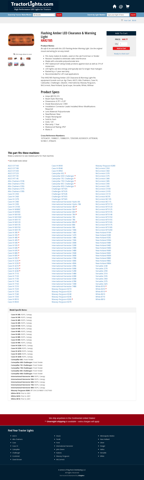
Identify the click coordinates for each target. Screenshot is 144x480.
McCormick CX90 (103, 183)
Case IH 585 (13, 243)
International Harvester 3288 (64, 245)
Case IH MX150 (14, 227)
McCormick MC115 (103, 201)
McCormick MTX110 (104, 204)
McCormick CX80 (103, 178)
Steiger (102, 446)
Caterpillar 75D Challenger (63, 181)
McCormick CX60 (103, 171)
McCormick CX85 (103, 181)
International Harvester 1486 (64, 237)
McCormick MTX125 (104, 209)
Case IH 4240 (13, 271)
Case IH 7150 (13, 284)
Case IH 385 (13, 232)
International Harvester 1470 (64, 235)
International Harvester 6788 (64, 281)
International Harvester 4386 (64, 261)
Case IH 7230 (13, 291)
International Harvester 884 (63, 222)
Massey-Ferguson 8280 (105, 165)
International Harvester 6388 (64, 276)
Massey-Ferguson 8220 (61, 291)
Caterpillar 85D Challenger (63, 186)
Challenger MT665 (59, 199)
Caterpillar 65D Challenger (63, 176)
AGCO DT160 (13, 165)
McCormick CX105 (103, 191)
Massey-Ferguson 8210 (61, 289)
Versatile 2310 (102, 273)
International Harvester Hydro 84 (66, 201)
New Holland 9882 (103, 261)
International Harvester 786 (63, 219)
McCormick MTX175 (104, 225)
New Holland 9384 (103, 240)
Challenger (16, 453)
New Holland (104, 439)
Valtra (102, 449)
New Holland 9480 (103, 243)
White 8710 (100, 296)
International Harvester (64, 446)
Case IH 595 (13, 245)
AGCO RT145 (13, 178)
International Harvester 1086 (64, 230)
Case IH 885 (13, 253)
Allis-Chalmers (17, 439)
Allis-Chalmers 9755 (16, 183)
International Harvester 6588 (64, 278)
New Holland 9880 (103, 258)
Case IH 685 (13, 248)
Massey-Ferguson (62, 456)
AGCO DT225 (13, 173)
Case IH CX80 (13, 201)
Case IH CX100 (14, 207)
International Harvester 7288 (64, 284)
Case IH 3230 (13, 263)
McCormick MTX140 (104, 214)
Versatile (103, 453)
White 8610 (100, 294)
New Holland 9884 (103, 263)
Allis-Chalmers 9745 (16, 181)
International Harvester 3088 (64, 243)
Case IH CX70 (13, 199)
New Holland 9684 (103, 255)
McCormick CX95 (103, 186)
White (102, 456)
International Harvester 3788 (64, 258)
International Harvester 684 (63, 212)
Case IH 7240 (13, 294)
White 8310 (100, 286)
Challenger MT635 (59, 191)
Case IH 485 (13, 237)
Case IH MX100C (15, 217)
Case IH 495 (13, 240)
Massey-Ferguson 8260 (61, 299)
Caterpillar (16, 449)
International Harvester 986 (63, 227)
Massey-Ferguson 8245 (61, 296)
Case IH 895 (13, 255)
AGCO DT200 (13, 171)
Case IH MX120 (14, 222)
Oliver (102, 443)
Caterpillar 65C (58, 173)
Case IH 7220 (13, 289)
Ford (58, 443)
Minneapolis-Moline (107, 436)
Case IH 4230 (13, 268)
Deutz (58, 436)
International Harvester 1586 (64, 240)
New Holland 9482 (103, 245)
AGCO (14, 436)
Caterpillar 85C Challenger (63, 183)
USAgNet (81, 475)
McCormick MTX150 (104, 217)
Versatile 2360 (102, 278)
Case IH (15, 446)
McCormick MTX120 (104, 207)
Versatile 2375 (102, 281)
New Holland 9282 (103, 237)
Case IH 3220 (13, 261)
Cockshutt (16, 456)
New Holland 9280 (103, 235)
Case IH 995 (13, 258)
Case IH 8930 (57, 165)
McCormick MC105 (103, 199)
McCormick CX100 (103, 189)
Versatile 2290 (102, 271)
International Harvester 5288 (64, 271)
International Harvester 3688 (64, 255)
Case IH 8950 (57, 171)
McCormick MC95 (103, 196)
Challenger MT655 (59, 196)
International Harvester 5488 (64, 273)
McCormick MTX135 (104, 212)
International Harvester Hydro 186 (66, 204)
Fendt (58, 439)
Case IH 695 (13, 250)
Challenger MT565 (59, 189)
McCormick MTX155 (104, 219)
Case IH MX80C (14, 209)
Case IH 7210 (13, 286)
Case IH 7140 (13, 281)
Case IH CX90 (13, 204)
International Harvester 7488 (64, 286)
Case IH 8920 (13, 302)
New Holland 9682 (103, 253)
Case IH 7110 (13, 273)
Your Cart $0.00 (130, 20)
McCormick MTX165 (104, 222)
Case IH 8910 (13, 299)
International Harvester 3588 (64, 253)
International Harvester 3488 (64, 250)
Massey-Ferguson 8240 (61, 294)
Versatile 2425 (102, 284)
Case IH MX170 (14, 230)
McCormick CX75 (103, 176)
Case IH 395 (13, 235)
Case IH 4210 (13, 266)
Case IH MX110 (14, 219)
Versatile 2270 (102, 268)
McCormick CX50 (103, 168)
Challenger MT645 (59, 194)
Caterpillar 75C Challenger (63, 178)
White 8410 (100, 289)
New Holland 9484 (103, 248)
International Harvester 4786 (64, 266)
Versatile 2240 (102, 266)
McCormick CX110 (103, 194)
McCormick (60, 459)
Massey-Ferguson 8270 (61, 302)
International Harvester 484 (63, 207)
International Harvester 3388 (64, 248)
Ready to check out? (121, 54)
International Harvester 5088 (64, 268)
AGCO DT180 (13, 168)
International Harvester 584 (63, 209)
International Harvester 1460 (64, 232)
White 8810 (100, 299)
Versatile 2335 (102, 276)
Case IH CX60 (13, 196)
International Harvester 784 (63, 214)
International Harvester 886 (63, 225)
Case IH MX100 (14, 214)
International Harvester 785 (63, 217)
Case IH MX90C (14, 212)
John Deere (60, 449)
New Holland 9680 (103, 250)
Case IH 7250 (13, 296)
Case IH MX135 (14, 225)
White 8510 (100, 291)
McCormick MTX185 (104, 227)
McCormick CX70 (103, 173)
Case (14, 443)
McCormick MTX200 (104, 230)
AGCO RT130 (13, 176)
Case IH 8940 (57, 168)
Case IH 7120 (13, 276)
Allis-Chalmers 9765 (16, 186)
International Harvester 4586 (64, 263)
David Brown (17, 459)
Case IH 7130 (13, 278)
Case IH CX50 (13, 194)
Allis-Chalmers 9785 (16, 191)
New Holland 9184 (103, 232)
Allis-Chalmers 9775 (16, 189)
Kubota (59, 453)
